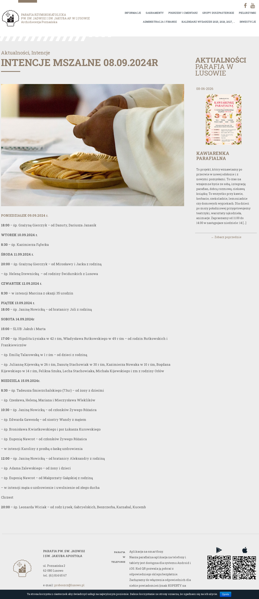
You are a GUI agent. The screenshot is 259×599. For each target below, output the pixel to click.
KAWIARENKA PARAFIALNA (212, 155)
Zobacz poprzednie (226, 237)
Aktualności (15, 52)
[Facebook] (244, 5)
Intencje (40, 52)
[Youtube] (252, 5)
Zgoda (225, 594)
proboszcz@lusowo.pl (69, 585)
